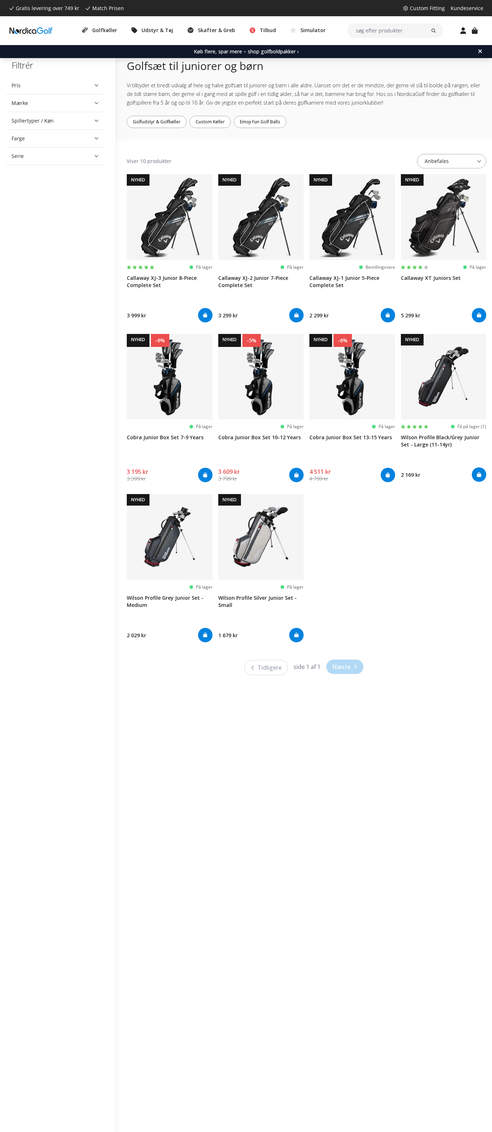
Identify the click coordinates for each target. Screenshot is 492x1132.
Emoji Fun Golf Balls (260, 122)
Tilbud (268, 30)
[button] (55, 85)
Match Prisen (108, 8)
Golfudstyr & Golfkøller (156, 122)
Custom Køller (210, 122)
